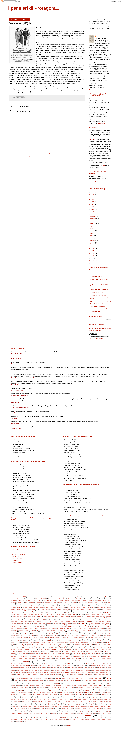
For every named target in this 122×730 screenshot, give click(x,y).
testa (76, 710)
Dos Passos (82, 630)
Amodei (40, 600)
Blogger (69, 725)
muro (49, 665)
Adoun (84, 597)
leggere (42, 654)
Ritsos (17, 692)
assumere (49, 604)
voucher (30, 719)
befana (108, 607)
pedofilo (47, 674)
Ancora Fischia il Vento (18, 554)
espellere (102, 633)
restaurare (96, 689)
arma (85, 602)
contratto (108, 621)
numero (14, 668)
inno (66, 649)
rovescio (94, 692)
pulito (23, 685)
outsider (57, 670)
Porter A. (85, 680)
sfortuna (65, 699)
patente (12, 674)
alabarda (50, 598)
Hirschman (19, 647)
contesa (94, 621)
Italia (60, 651)
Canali (42, 614)
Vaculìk (25, 715)
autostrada (26, 605)
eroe (72, 633)
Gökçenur (65, 644)
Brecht (89, 610)
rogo (52, 692)
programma (18, 683)
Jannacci (73, 651)
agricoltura (13, 598)
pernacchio (34, 675)
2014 (92, 251)
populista (67, 680)
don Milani (53, 630)
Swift (29, 708)
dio (57, 628)
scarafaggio (47, 696)
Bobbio (26, 611)
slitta (63, 701)
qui (104, 165)
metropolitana (97, 661)
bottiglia (75, 610)
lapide (89, 653)
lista (18, 656)
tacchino (63, 708)
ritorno (108, 690)
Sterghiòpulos (80, 704)
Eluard (101, 632)
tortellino (12, 711)
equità (49, 633)
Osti (53, 670)
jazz (82, 651)
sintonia (49, 701)
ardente (54, 602)
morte (27, 665)
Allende (81, 598)
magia (25, 658)
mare (12, 660)
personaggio (41, 675)
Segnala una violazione (97, 324)
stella (68, 704)
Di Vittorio (106, 626)
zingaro (12, 721)
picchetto (101, 675)
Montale (87, 663)
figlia (27, 639)
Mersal (67, 661)
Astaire (54, 604)
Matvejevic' (79, 660)
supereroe (83, 706)
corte (54, 623)
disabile (75, 628)
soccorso (68, 701)
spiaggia (92, 703)
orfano (22, 670)
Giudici (107, 642)
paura (24, 674)
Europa (42, 635)
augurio (93, 604)
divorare (27, 630)
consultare (82, 621)
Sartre (108, 694)
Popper (62, 680)
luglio (92, 228)
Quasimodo (66, 685)
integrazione (14, 651)
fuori (41, 640)
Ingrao (61, 649)
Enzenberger (25, 633)
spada (49, 703)
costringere (90, 623)
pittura (68, 678)
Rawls (77, 687)
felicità (50, 637)
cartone (34, 616)
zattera (103, 719)
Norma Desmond (71, 667)
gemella (27, 642)
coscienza (64, 623)
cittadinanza (72, 618)
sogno (110, 701)
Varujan (48, 715)
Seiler (82, 697)
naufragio (109, 665)
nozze (105, 667)
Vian (33, 717)
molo (58, 663)
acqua (48, 597)
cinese (54, 618)
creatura (102, 623)
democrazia (68, 626)
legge (32, 654)
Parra (62, 672)
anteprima (90, 600)
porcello (73, 680)
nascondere (82, 665)
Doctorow (33, 630)
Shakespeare (72, 699)
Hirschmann (26, 647)
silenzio (14, 701)
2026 (92, 192)
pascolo (77, 672)
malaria (47, 658)
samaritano (66, 694)
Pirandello (57, 678)
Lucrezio (67, 656)
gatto (100, 640)
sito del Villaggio (102, 123)
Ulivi (52, 713)
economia (13, 632)
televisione (24, 710)
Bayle (98, 607)
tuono (104, 711)
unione (71, 713)
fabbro (56, 635)
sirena (59, 701)
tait (75, 708)
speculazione (66, 703)
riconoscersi (42, 690)
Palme (102, 670)
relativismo (45, 689)
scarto (63, 696)
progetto (12, 683)
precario (24, 681)
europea (49, 635)
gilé (73, 642)
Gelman (18, 642)
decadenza (43, 626)
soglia (105, 701)
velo (62, 715)
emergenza (107, 632)
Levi (69, 654)
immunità (69, 647)
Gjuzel (38, 644)
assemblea (36, 604)
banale (30, 607)
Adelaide (61, 597)
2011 (92, 258)
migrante (104, 661)
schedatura (95, 696)
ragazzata (27, 687)
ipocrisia (55, 651)
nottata (90, 667)
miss (36, 663)
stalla (48, 704)
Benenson (42, 609)
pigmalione (25, 678)
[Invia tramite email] (17, 97)
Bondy (43, 610)
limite (97, 654)
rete (108, 689)
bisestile (17, 610)
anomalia (84, 600)
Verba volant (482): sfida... (97, 311)
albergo (55, 598)
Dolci (38, 630)
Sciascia (34, 697)
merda (51, 661)
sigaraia (105, 699)
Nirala (53, 667)
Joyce (96, 651)
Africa (106, 597)
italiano (67, 651)
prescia (49, 681)
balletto (101, 605)
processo (101, 681)
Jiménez (87, 651)
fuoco (37, 640)
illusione (57, 647)
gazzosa (105, 640)
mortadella (22, 665)
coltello (43, 619)
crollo (22, 624)
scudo (56, 697)
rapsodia (67, 687)
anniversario (73, 600)
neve (33, 667)
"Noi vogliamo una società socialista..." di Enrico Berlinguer (99, 307)
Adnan (66, 597)
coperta (20, 623)
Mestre (84, 661)
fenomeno (68, 637)
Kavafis (19, 653)
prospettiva (65, 683)
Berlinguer (58, 609)
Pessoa (59, 676)
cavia (84, 616)
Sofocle (100, 701)
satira (12, 696)
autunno (41, 605)
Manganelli (90, 658)
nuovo (19, 668)
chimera (30, 618)
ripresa (81, 690)
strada (109, 704)
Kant (100, 651)
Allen (77, 598)
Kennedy (32, 653)
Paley (93, 670)
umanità (60, 713)
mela (13, 661)
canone (58, 614)
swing (33, 708)
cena (93, 616)
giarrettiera (63, 642)
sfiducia (48, 699)
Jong (92, 651)
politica (108, 678)
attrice (88, 604)
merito (63, 661)
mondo (68, 663)
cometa (52, 619)
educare (26, 632)
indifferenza (20, 649)
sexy (31, 699)
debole (37, 626)
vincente (44, 717)
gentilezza (37, 642)
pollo (26, 680)
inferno (46, 649)
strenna (34, 706)
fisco (41, 639)
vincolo (54, 717)
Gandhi (81, 640)
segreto (77, 697)
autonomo (13, 605)
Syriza (43, 708)
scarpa (53, 696)
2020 (92, 206)
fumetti (27, 640)
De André (78, 624)
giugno (92, 230)
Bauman (93, 607)
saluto (61, 694)
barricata (57, 607)
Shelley (79, 699)
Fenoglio (62, 637)
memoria (26, 662)
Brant (80, 610)
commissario (63, 619)
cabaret (71, 612)
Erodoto (67, 633)
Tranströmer (53, 711)
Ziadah (108, 719)
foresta (71, 639)
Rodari (47, 692)
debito (33, 626)
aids (23, 598)
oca (37, 668)
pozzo (19, 681)
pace (72, 670)
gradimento (97, 644)
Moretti (12, 665)
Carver (40, 616)
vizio (92, 717)
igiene (41, 647)
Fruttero (18, 640)
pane (12, 672)
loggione (43, 656)
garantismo (87, 640)
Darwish (64, 625)
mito (44, 663)
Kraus (41, 653)
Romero (56, 692)
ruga (104, 692)
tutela (35, 713)
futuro (49, 640)
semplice (87, 697)
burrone (49, 612)
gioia (82, 642)
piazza (95, 675)
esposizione (108, 633)
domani (47, 630)
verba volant (22, 99)
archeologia (38, 602)
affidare (89, 597)
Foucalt (90, 639)
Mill (16, 663)
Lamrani (78, 653)
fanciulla (82, 635)
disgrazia (96, 628)
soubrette (44, 703)
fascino (108, 635)
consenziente (75, 621)
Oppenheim (84, 668)
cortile (58, 623)
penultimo (91, 674)
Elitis (97, 632)
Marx (16, 660)
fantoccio (99, 635)
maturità (73, 660)
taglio (72, 708)
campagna (24, 614)
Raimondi (44, 687)
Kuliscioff (47, 653)
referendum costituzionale (17, 689)
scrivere (51, 697)
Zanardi (87, 719)
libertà (81, 654)
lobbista (34, 656)
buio (25, 612)
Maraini (103, 658)
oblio (34, 668)
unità (76, 713)
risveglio (98, 690)
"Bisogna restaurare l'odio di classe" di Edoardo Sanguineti (100, 302)
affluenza (95, 597)
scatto (68, 696)
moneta (75, 663)
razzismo (82, 687)
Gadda (60, 640)
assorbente (42, 604)
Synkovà (38, 708)
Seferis (71, 697)
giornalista (86, 642)
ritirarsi (103, 690)
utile (103, 713)
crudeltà (26, 624)
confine (44, 621)
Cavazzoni (78, 616)
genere (32, 642)
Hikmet (13, 647)
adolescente (72, 597)
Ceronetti (108, 616)
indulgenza (27, 649)
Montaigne (81, 663)
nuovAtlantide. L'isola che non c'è (21, 552)
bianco (78, 609)
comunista (14, 621)
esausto (92, 633)
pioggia (39, 678)
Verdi (99, 716)
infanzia (34, 649)
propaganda (31, 683)
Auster (108, 604)
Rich (30, 690)
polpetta (31, 680)
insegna (90, 649)
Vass (53, 715)
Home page (47, 153)
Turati (108, 711)
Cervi (18, 618)
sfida (44, 699)
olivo (58, 668)
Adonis (79, 597)
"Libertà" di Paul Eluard (96, 292)
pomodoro (42, 680)
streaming (24, 706)
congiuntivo (61, 621)
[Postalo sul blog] (18, 97)
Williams (69, 719)
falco (61, 635)
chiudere (36, 618)
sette (27, 699)
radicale (108, 685)
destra (88, 626)
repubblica (63, 689)
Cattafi (62, 616)
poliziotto (17, 680)
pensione (85, 674)
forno (75, 639)
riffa (47, 690)
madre (99, 656)
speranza (78, 703)
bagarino (80, 605)
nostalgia (85, 667)
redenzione (99, 687)
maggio (92, 233)
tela (104, 708)
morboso (108, 663)
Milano (12, 663)
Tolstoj (104, 710)
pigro (31, 678)
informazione (53, 649)
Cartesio (29, 616)
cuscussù (49, 624)
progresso (25, 683)
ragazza (21, 687)
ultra (56, 713)
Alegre (64, 598)
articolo (95, 602)
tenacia (35, 710)
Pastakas (108, 672)
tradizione (34, 711)
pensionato (79, 674)
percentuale (101, 674)
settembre (93, 223)
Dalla (54, 624)
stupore (55, 706)
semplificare (93, 697)
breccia (84, 610)
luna (72, 656)
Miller (20, 663)
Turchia (20, 713)
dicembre (93, 216)
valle (34, 715)
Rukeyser (13, 694)
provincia (92, 683)
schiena (17, 697)
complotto (89, 619)
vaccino (20, 715)
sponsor (109, 703)
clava (93, 618)
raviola (72, 687)
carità (13, 616)
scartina (58, 696)
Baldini (90, 605)
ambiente (13, 600)
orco (18, 670)
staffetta (43, 704)
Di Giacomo (99, 626)
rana (49, 687)
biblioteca (83, 609)
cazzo (88, 616)
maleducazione (58, 658)
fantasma (93, 635)
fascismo (13, 637)
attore (84, 604)
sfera (40, 699)
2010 (92, 260)
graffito (103, 644)
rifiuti (51, 690)
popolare (52, 680)
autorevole (19, 605)
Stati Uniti (57, 704)
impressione (90, 647)
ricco (26, 690)
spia (88, 703)
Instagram (98, 181)
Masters (41, 660)
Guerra (55, 646)
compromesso (96, 619)
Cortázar (49, 623)
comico (57, 619)
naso (88, 665)
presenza (55, 681)
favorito (35, 637)
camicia (18, 614)
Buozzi (39, 612)
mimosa (24, 663)
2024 (92, 197)
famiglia (77, 635)
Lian (77, 654)
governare (84, 644)
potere (103, 680)
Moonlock (102, 663)
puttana (37, 685)
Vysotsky (41, 719)
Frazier (105, 639)
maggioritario (19, 658)
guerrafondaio (77, 646)
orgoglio (31, 670)
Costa (69, 623)
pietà (110, 675)
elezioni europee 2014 (73, 632)
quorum (79, 685)
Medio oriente (100, 660)
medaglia (92, 660)
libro (87, 654)
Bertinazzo (66, 609)
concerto (21, 621)
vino (58, 717)
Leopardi (48, 654)
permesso (28, 675)
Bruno (108, 610)
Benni (47, 609)
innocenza (77, 649)
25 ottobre (19, 597)
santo (90, 694)
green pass (31, 646)
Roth (76, 692)
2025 (92, 194)
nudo (110, 667)
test (72, 710)
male (52, 658)
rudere (99, 692)
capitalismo (87, 614)
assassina (29, 604)
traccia (28, 711)
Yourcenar (80, 719)
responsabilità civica (85, 689)
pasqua (90, 672)
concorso (32, 621)
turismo (25, 713)
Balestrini (96, 605)
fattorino (30, 637)
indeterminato (14, 649)
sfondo (53, 699)
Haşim (93, 646)
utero (99, 713)
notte (95, 667)
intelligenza (21, 651)
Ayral (51, 605)
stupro (59, 706)
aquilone (32, 602)
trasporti (60, 711)
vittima (83, 717)
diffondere (17, 628)
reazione (88, 687)
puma (27, 685)
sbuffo (29, 696)
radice (12, 687)
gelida (13, 642)
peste (65, 675)
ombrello (63, 668)
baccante (68, 605)
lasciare (94, 653)
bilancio (98, 609)
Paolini (27, 672)
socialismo (75, 701)
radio (16, 687)
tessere (67, 710)
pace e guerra (79, 670)
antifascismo (106, 600)
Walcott (47, 719)
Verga (104, 715)
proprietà (45, 683)
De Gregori (93, 624)
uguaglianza (46, 713)
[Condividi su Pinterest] (24, 97)
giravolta (97, 642)
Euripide (32, 635)
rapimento (54, 687)
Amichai (29, 600)
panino (23, 672)
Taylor (94, 708)
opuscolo (104, 668)
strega (29, 706)
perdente (108, 674)
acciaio (36, 597)
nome (64, 667)
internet (44, 651)
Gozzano (90, 644)
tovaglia (23, 711)
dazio (73, 624)
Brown (98, 610)
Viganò (38, 717)
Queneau (73, 685)
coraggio (30, 623)
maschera (22, 660)
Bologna (32, 611)
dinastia (53, 628)
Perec (17, 675)
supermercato (90, 706)
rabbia (90, 685)
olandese (53, 668)
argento (64, 602)
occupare (42, 668)
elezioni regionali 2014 (86, 632)
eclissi (105, 630)
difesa (12, 628)
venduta (78, 715)
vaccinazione (14, 715)
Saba (33, 694)
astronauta (60, 604)
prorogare (51, 683)
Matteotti (59, 660)
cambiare (13, 614)
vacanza (108, 713)
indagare (102, 647)
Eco (109, 630)
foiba (48, 639)
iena (37, 647)
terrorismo (56, 710)
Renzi (57, 689)
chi (26, 618)
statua (63, 704)
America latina (21, 600)
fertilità (96, 637)
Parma (46, 672)
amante (101, 598)
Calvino (106, 612)
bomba (38, 610)
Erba (58, 633)
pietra (13, 678)
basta (68, 607)
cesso (22, 618)
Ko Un (37, 653)
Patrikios (18, 674)
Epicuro (33, 633)
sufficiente (72, 706)
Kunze (52, 653)
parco (37, 672)
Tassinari (85, 708)
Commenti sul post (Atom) (22, 156)
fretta (110, 639)
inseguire (102, 649)
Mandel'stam (71, 658)
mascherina (28, 660)
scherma (102, 696)
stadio (38, 704)
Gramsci (108, 644)
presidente (61, 681)
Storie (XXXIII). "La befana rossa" (99, 273)
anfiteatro (67, 600)
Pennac (67, 674)
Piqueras (45, 678)
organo (26, 670)
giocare (77, 642)
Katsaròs (13, 653)
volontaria (102, 717)
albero (60, 598)
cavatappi (72, 616)
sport (13, 704)
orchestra (13, 670)
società (88, 701)
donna (65, 630)
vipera (69, 717)
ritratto (12, 692)
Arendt (59, 602)
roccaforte (41, 692)
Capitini (93, 614)
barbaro (51, 607)
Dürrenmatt (94, 630)
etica (26, 635)
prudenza (104, 683)
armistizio (90, 602)
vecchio (57, 715)
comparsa (70, 619)
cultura (42, 625)
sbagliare (17, 696)
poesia (91, 678)
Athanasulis (72, 604)
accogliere (43, 597)
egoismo (47, 632)
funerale (32, 640)
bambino (19, 607)
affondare (101, 597)
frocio (13, 640)
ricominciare (35, 690)
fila (30, 639)
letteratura (63, 654)
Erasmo (54, 633)
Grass (20, 646)
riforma (60, 690)
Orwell (40, 670)
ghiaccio (57, 642)
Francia (100, 639)
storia (103, 704)
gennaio (92, 243)
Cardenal (109, 614)
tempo (30, 710)
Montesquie (95, 663)
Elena (57, 632)
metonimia (90, 661)
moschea (33, 665)
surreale (103, 706)
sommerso (28, 703)
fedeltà (45, 637)
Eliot (93, 632)
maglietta (31, 658)
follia (57, 639)
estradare (14, 635)
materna (47, 660)
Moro (17, 665)
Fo (44, 639)
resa (68, 689)
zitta (17, 721)
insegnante (96, 649)
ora (109, 668)
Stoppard (98, 704)
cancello (47, 614)
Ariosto (74, 602)
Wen (60, 719)
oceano (47, 668)
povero (108, 680)
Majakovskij (41, 658)
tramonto (40, 711)
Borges (69, 611)
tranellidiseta (16, 560)
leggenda (37, 654)
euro (37, 635)
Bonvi (52, 610)
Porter (78, 680)
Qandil (42, 685)
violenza (63, 717)
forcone (66, 639)
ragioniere (38, 687)
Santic (86, 694)
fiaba (14, 639)
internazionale (37, 651)
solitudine (22, 703)
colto (48, 619)
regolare (38, 689)
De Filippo (84, 625)
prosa (57, 683)
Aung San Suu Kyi (101, 604)
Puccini (109, 683)
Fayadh (41, 637)
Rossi (67, 692)
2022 (92, 201)
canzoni (75, 614)
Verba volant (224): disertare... (99, 289)
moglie (53, 663)
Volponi (108, 717)
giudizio (12, 644)
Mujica (44, 665)
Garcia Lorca (94, 640)
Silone (19, 701)
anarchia (56, 600)
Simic (23, 701)
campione (37, 614)
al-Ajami (32, 598)
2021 (92, 204)
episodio (39, 633)
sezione (35, 699)
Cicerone (42, 618)
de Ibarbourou (100, 624)
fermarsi (80, 637)
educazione (34, 632)
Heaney (102, 646)
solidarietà (15, 703)
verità (108, 715)
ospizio (45, 670)
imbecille (63, 647)
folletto (52, 639)
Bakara (85, 605)
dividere (21, 630)
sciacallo (29, 697)
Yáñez (74, 719)
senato (102, 697)
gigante (69, 642)
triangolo (79, 711)
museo (59, 665)
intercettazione (29, 651)
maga (14, 658)
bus (53, 612)
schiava (12, 697)
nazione (22, 667)
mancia (64, 658)
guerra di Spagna (63, 646)
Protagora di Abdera (82, 683)
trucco (93, 711)
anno (79, 600)
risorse (87, 690)
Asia (13, 604)
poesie (98, 678)
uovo (91, 713)
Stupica (45, 706)
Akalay (27, 598)
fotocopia (85, 639)
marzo (92, 238)
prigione (67, 681)
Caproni (98, 614)
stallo (52, 704)
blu (21, 610)
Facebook (92, 181)
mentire (35, 661)
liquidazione (13, 656)
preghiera (44, 681)
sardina (103, 694)
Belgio (18, 609)
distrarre (108, 628)
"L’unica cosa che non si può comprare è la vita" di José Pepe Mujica (99, 297)
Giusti (17, 644)
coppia (24, 623)
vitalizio (78, 717)
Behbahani (13, 609)
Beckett (103, 607)
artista (100, 602)
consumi (88, 621)
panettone (18, 672)
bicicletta (89, 609)
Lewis (73, 654)
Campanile (30, 614)
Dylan (100, 630)
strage (13, 706)
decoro (49, 626)
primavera (77, 681)
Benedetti (33, 609)
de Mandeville (14, 626)
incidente (96, 647)
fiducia (22, 639)
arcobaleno (48, 602)
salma (38, 694)
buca (22, 612)
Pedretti (53, 674)
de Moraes (27, 626)
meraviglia (40, 661)
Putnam (32, 685)
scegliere (78, 696)
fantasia (87, 635)
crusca (31, 624)
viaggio (28, 717)
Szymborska (49, 708)
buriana (44, 612)
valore (38, 715)
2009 (92, 263)
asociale (23, 604)
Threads (105, 180)
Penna (63, 674)
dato (69, 624)
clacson (82, 618)
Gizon (32, 644)
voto (25, 719)
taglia (68, 708)
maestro (104, 656)
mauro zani (15, 556)
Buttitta (66, 612)
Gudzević (50, 646)
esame (86, 633)
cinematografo (49, 618)
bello (28, 609)
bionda (108, 609)
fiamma (18, 639)
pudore (13, 685)
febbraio (92, 240)
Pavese (29, 674)
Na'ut (73, 665)
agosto (92, 226)
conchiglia (26, 621)
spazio (53, 703)
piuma (73, 678)
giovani (92, 642)
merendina (57, 661)
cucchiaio (37, 624)
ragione (32, 687)
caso (49, 616)
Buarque (17, 612)
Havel (98, 646)
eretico (62, 633)
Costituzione (81, 623)
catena (57, 616)
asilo (19, 604)
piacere (80, 675)
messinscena (78, 661)
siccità (90, 699)
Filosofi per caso (17, 558)
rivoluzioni (34, 692)
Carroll (24, 616)
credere (108, 623)
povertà (13, 682)
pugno (18, 685)
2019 (92, 209)
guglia (83, 646)
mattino (64, 660)
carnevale (19, 616)
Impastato (75, 647)
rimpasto (71, 690)
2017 (92, 214)
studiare (40, 706)
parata (32, 672)
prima (72, 681)
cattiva (67, 616)
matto (68, 660)
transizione (46, 711)
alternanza (87, 598)
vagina (30, 715)
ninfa (49, 667)
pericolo (22, 675)
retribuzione (13, 690)
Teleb (108, 708)
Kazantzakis (25, 653)
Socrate (94, 701)
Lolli (48, 656)
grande (15, 646)
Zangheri (92, 719)
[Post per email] (13, 97)
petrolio (70, 675)
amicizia (35, 600)
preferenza (37, 681)
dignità (26, 628)
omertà (67, 668)
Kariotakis (106, 651)
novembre (93, 218)
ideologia (32, 647)
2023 (92, 199)
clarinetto (88, 618)
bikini (94, 609)
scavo (72, 696)
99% (24, 597)
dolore (42, 630)
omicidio (73, 668)
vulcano (35, 719)
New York (37, 667)
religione (51, 689)
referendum (106, 687)
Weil (52, 719)
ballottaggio (107, 605)
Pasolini (83, 672)
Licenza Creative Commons (96, 338)
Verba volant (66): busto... (97, 276)
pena (58, 674)
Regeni (28, 689)
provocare (98, 683)
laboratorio (68, 653)
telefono (18, 710)
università (81, 713)
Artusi (104, 602)
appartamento (21, 602)
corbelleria (36, 623)
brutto (12, 612)
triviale (89, 711)
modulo (48, 663)
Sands (72, 694)
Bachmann (74, 605)
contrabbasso (101, 621)
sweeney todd (21, 708)
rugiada (108, 692)
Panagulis (107, 670)
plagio (81, 678)
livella (30, 656)
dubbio (88, 630)
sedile (66, 697)
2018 (92, 211)
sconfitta (45, 697)
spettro (83, 703)
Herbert (108, 646)
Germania (44, 642)
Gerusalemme (51, 642)
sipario (54, 701)
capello (81, 614)
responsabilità (75, 689)
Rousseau (81, 692)
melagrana (18, 661)
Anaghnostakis (48, 600)
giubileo (102, 642)
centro (102, 616)
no (57, 667)
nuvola (23, 668)
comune (102, 619)
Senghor (108, 697)
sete (23, 699)
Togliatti (91, 710)
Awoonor (46, 605)
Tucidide (99, 711)
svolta (15, 708)
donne (70, 630)
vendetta (67, 715)
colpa (39, 619)
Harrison (88, 646)
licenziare (92, 654)
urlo (95, 713)
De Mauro (21, 626)
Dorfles (76, 630)
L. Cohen (58, 653)
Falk (65, 635)
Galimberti (71, 640)
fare (104, 635)
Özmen (67, 670)
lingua (101, 654)
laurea (108, 653)
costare (74, 623)
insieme (108, 649)
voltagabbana (14, 719)
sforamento (59, 699)
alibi (68, 598)
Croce (12, 624)
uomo (86, 713)
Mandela (78, 658)
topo (109, 710)
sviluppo (109, 706)
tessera (62, 710)
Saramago (96, 694)
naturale (103, 665)
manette (84, 658)
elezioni (62, 632)
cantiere (63, 614)
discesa (80, 628)
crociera (17, 624)
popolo (57, 680)
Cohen (19, 619)
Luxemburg (77, 656)
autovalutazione (33, 605)
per (96, 674)
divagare (16, 630)
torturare (18, 711)
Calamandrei (83, 612)
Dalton (58, 624)
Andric (61, 600)
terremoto (50, 710)
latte (104, 653)
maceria (89, 656)
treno (74, 711)
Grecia (25, 646)
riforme (65, 690)
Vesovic (23, 717)
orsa (36, 670)
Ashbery (109, 602)
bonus (48, 610)
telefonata (13, 710)
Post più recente (14, 153)
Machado (94, 656)
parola (58, 672)
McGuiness (85, 660)
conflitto (49, 621)
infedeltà (41, 649)
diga (22, 628)
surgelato (97, 706)
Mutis (69, 665)
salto (51, 694)
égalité (41, 632)
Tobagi (86, 710)
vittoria (87, 717)
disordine (102, 628)
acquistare (55, 597)
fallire (69, 635)
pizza (77, 678)
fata (17, 637)
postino (94, 680)
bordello (63, 610)
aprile (92, 235)
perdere (12, 675)
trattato (65, 711)
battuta (83, 607)
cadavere (77, 612)
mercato (46, 661)
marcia (108, 658)
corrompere (42, 623)
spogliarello (103, 703)
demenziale (60, 626)
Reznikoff (20, 690)
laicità (74, 653)
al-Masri (37, 598)
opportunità (91, 668)
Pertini (47, 675)
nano (77, 665)
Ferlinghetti (74, 637)
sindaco (35, 701)
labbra (63, 653)
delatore (54, 626)
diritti (68, 628)
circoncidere (61, 618)
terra (40, 710)
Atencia (66, 604)
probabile (95, 681)
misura (40, 663)
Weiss (56, 719)
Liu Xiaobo (24, 656)
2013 (92, 253)
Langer (84, 653)
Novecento (100, 667)
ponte (47, 680)
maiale (35, 658)
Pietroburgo (19, 678)
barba (47, 607)
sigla (110, 699)
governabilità (77, 644)
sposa (18, 704)
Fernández (86, 637)
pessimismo (53, 675)
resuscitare (103, 689)
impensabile (82, 647)
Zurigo (25, 721)
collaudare (25, 619)
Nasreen (93, 665)
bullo (17, 99)
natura (98, 665)
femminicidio (56, 637)
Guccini (44, 646)
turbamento (13, 713)
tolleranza (98, 710)
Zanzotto (98, 719)
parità (41, 672)
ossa (49, 670)
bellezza (23, 609)
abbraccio (31, 597)
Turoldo (30, 713)
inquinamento (84, 649)
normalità (80, 667)
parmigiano (52, 672)
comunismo (108, 619)
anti (95, 600)
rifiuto (56, 690)
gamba (76, 640)
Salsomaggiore (45, 694)
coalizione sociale (100, 618)
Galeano (65, 640)
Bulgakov (30, 612)
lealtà (23, 654)
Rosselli (62, 692)
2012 (92, 255)
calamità (90, 612)
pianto (91, 675)
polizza (21, 680)
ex (52, 635)
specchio (59, 703)
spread (23, 704)
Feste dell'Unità (107, 637)
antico (99, 600)
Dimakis (36, 628)
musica (64, 665)
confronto (55, 621)
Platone (86, 678)
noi (60, 667)
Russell (24, 694)
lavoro (12, 654)
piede (106, 675)
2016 (92, 246)
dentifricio (77, 626)
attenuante (79, 604)
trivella (84, 711)
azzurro (62, 605)
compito (83, 619)
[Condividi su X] (20, 97)
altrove (96, 598)
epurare (44, 633)
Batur (88, 607)
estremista (20, 635)
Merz (72, 661)
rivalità (22, 692)
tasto (90, 708)
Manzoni (97, 658)
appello (26, 602)
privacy (89, 681)
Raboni (95, 685)
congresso (68, 621)
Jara (78, 651)
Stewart (93, 704)
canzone (69, 614)
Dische (85, 628)
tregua (70, 711)
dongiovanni (59, 630)
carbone (103, 614)
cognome (14, 619)
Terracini (44, 710)
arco (43, 602)
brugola (103, 610)
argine (69, 602)
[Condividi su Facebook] (22, 97)
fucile (23, 640)
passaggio (95, 672)
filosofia (35, 639)
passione (102, 672)
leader (19, 654)
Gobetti (54, 644)
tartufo (79, 708)
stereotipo (73, 704)
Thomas (81, 710)
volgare (96, 717)
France (95, 639)
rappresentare (61, 687)
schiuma (23, 697)
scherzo (108, 696)
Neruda (27, 667)
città (66, 618)
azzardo (56, 605)
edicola (21, 632)
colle (30, 619)
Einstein (52, 632)
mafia (109, 656)
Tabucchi (57, 708)
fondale (61, 639)
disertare (91, 628)
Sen (98, 697)
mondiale (63, 663)
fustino (45, 640)
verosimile (13, 717)
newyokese (44, 667)
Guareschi (38, 646)
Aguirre (18, 598)
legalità (27, 654)
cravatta (97, 623)
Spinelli (97, 703)
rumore (18, 694)
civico (78, 618)
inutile (50, 651)
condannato (38, 621)
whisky (64, 719)
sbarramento (24, 696)
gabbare (55, 640)
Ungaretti (66, 713)
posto (99, 680)
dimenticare (42, 628)
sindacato (28, 701)
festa (100, 637)
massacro (35, 660)
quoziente (85, 685)
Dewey (93, 626)
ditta (12, 630)
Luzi (83, 656)
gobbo (50, 644)
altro (92, 598)
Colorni (34, 619)
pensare (73, 674)
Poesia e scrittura (17, 562)
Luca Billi (100, 36)
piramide (51, 678)
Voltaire (20, 719)
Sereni (18, 699)
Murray (54, 665)
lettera (58, 654)
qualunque (47, 685)
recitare (93, 687)
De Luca (107, 625)
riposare (76, 690)
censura (97, 616)
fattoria (25, 637)
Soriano (38, 703)
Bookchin (58, 610)
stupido (50, 706)
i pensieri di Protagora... (33, 8)
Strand (18, 706)
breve (94, 610)
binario (103, 609)
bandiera (42, 607)
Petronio (75, 675)
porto (90, 680)
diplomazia (62, 628)
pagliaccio (88, 670)
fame (73, 635)
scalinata (35, 696)
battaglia (78, 607)
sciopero (40, 697)
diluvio (31, 628)
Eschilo (97, 633)
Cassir (53, 616)
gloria (42, 644)
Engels (18, 633)
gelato (110, 640)
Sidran (100, 699)
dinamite (48, 628)
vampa (43, 715)
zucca (20, 721)
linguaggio (106, 654)
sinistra (40, 701)
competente (77, 619)
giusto (28, 644)
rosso (71, 692)
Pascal (72, 672)
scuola (61, 697)
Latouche (99, 653)
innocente (71, 649)
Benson (52, 609)
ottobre (92, 221)
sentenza (13, 699)
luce (51, 656)
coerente (109, 618)
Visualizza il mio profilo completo (98, 89)
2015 (92, 248)
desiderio (83, 626)
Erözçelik (82, 633)
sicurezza (95, 699)
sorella (33, 703)
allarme (72, 598)
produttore (107, 681)
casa (45, 616)
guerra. (70, 646)
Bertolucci (72, 609)
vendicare (72, 715)
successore (65, 706)
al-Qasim (43, 598)
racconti (101, 685)
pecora (42, 674)
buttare (61, 612)
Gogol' (59, 644)
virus (74, 717)
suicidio (77, 706)
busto (57, 612)
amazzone (107, 598)
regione (33, 689)
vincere (49, 717)
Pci (38, 674)
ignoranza (47, 647)
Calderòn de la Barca (98, 612)
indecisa (108, 647)
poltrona (36, 680)
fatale (21, 637)
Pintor (35, 678)
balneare (13, 607)
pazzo (34, 674)
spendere (72, 703)
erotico (76, 633)
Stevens (87, 704)
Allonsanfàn (15, 550)
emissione (13, 633)
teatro (99, 708)
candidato (53, 614)
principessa (83, 681)
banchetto (36, 607)
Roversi (87, 692)
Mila (109, 661)
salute (55, 694)
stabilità (33, 704)
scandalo (41, 696)
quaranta (53, 685)
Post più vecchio (79, 153)
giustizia (22, 644)
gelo (23, 642)
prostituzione (72, 683)
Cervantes (13, 618)
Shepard (85, 699)
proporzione (39, 683)
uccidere (40, 713)
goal (46, 644)
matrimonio (52, 660)
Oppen (78, 668)
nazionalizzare (15, 667)
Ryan (29, 694)
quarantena (59, 685)
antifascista (13, 602)
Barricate (63, 607)
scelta (83, 696)
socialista (82, 701)
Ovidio (62, 670)
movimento (39, 665)
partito (67, 672)
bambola (25, 607)
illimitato (52, 647)
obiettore (29, 668)
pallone (97, 670)
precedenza (30, 681)
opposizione (97, 668)
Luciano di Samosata (58, 656)
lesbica (53, 654)
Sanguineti (79, 694)
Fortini (80, 639)
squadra (28, 704)
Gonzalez (71, 644)
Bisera (12, 610)
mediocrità (109, 660)
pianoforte (86, 675)
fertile (92, 637)
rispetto (93, 690)
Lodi (39, 656)
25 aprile (13, 597)
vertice (18, 717)
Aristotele (80, 602)
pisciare (63, 678)
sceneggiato (89, 696)
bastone (73, 607)
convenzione (13, 623)
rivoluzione (27, 692)
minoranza (30, 663)
